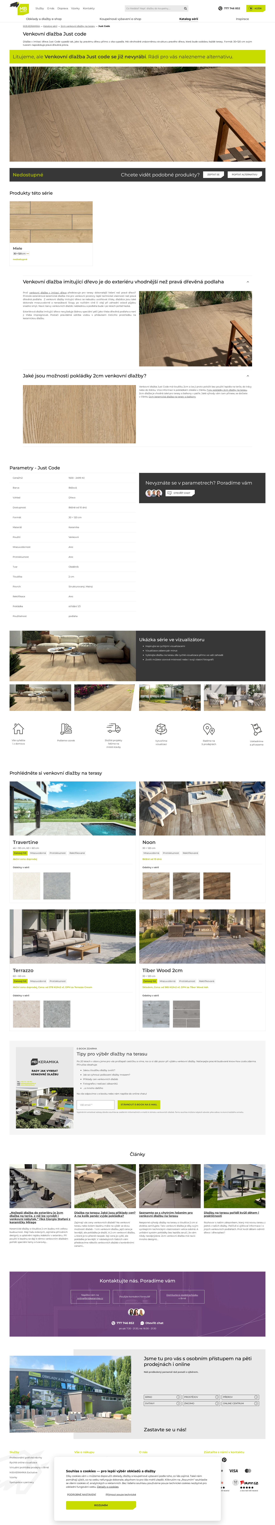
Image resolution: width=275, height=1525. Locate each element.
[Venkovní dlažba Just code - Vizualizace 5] (234, 697)
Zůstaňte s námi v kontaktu (224, 1452)
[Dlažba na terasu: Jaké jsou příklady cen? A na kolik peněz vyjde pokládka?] (105, 1186)
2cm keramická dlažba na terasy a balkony (172, 396)
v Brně (182, 1297)
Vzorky (75, 8)
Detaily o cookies (108, 1486)
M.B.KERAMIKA (31, 26)
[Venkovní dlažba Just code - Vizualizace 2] (40, 697)
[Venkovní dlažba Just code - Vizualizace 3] (105, 697)
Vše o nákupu (84, 1452)
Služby (39, 8)
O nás (50, 8)
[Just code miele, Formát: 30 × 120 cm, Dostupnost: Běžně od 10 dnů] (51, 222)
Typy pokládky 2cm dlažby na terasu (227, 390)
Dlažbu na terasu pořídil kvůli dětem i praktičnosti (231, 1214)
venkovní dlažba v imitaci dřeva (47, 292)
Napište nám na (90, 1297)
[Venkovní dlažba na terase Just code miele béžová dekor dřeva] (137, 114)
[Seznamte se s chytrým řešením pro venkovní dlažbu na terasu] (170, 1186)
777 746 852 (125, 1323)
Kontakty (89, 8)
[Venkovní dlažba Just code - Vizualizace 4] (170, 697)
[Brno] (70, 1394)
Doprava (62, 8)
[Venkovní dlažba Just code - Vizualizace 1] (73, 656)
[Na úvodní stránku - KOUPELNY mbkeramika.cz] (19, 8)
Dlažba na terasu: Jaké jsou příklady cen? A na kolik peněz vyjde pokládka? (105, 1214)
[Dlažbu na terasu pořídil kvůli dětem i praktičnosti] (234, 1186)
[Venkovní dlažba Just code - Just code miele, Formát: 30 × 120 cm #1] (27, 253)
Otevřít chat (154, 1323)
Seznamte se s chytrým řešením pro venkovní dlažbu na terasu (166, 1214)
